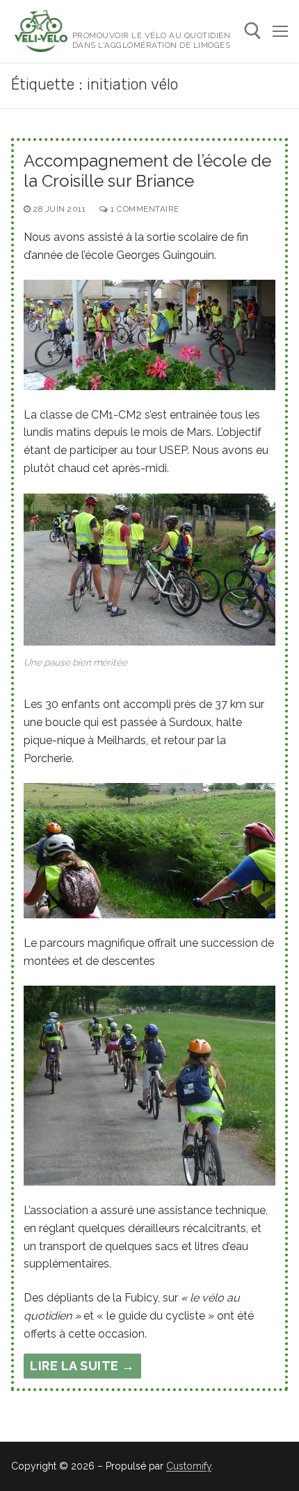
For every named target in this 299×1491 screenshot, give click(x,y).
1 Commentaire (143, 209)
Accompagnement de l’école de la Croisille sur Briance (147, 171)
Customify (188, 1466)
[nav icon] (280, 31)
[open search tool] (252, 31)
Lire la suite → (82, 1365)
